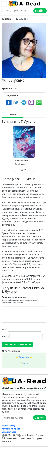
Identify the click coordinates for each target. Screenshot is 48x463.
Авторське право (11, 428)
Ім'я (4, 329)
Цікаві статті (9, 431)
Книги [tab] (12, 114)
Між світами (21, 160)
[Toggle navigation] (4, 4)
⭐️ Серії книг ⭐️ (24, 357)
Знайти (40, 10)
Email (5, 336)
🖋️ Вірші (24, 363)
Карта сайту (8, 425)
